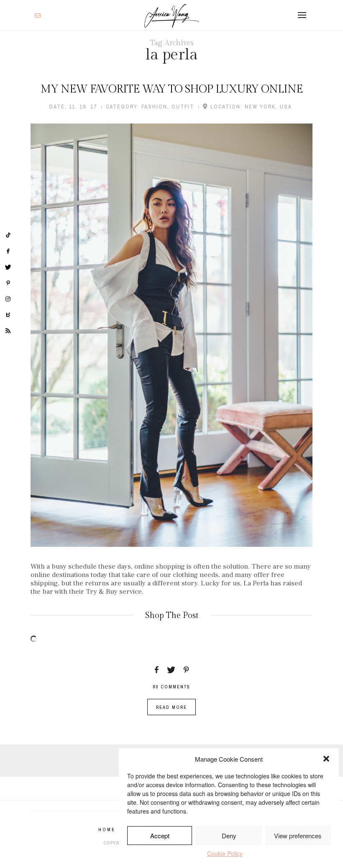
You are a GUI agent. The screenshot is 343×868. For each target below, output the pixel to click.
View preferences (298, 835)
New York (260, 106)
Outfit (183, 106)
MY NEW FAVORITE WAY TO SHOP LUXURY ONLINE (172, 89)
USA (286, 106)
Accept (159, 835)
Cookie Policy (225, 853)
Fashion (154, 106)
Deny (229, 835)
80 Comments (171, 687)
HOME (106, 829)
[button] (326, 759)
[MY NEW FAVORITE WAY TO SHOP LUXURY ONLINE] (171, 335)
